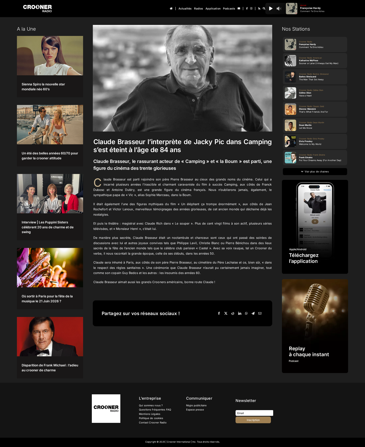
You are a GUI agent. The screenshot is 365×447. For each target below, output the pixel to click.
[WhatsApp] (246, 313)
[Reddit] (232, 313)
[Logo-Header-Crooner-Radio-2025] (37, 6)
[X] (225, 313)
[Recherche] (264, 8)
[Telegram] (253, 313)
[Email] (259, 313)
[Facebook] (219, 313)
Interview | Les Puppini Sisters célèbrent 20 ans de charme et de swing (48, 227)
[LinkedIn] (239, 313)
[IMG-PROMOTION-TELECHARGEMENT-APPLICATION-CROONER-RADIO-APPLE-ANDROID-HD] (315, 181)
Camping (230, 184)
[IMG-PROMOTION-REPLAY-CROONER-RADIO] (315, 280)
